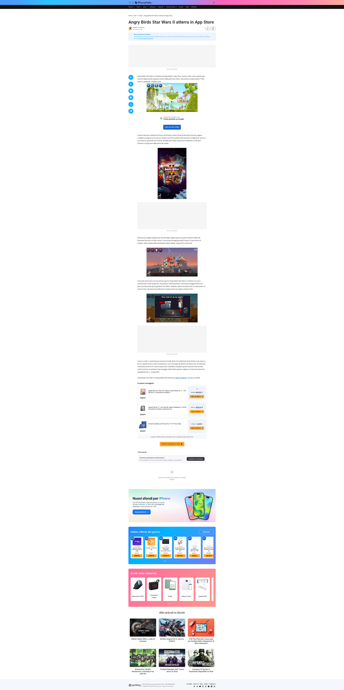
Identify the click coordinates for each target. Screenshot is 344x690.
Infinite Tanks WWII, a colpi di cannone (143, 640)
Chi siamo (189, 684)
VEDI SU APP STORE (172, 127)
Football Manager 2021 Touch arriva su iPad (172, 670)
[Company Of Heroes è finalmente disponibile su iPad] (201, 658)
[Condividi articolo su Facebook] (130, 77)
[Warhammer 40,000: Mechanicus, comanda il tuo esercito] (143, 658)
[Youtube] (200, 686)
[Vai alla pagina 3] (173, 603)
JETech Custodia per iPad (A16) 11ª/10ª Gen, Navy (164, 424)
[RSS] (214, 686)
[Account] (214, 2)
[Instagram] (203, 686)
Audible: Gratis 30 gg (151, 548)
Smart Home (171, 7)
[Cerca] (132, 2)
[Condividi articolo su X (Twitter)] (130, 84)
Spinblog (152, 684)
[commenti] (207, 28)
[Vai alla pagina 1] (169, 603)
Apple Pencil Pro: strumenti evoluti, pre (209, 549)
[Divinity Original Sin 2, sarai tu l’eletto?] (172, 628)
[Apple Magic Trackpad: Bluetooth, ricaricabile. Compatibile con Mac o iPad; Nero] (165, 541)
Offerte (194, 7)
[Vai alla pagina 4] (175, 603)
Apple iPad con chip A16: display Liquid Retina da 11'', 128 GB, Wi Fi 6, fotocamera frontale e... (167, 391)
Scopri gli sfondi (140, 512)
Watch (160, 7)
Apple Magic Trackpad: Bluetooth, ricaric (166, 549)
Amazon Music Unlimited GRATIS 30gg (137, 549)
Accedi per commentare (195, 459)
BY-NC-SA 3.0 (157, 686)
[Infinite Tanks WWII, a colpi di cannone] (143, 628)
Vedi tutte (206, 532)
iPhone (130, 7)
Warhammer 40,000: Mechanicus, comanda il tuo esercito (143, 671)
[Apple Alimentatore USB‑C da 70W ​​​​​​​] (194, 541)
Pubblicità (213, 684)
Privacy (206, 684)
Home (130, 16)
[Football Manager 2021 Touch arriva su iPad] (172, 658)
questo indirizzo (181, 378)
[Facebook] (194, 686)
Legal (201, 684)
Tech (187, 7)
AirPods (152, 7)
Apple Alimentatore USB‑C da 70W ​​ (194, 549)
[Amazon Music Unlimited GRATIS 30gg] (137, 541)
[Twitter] (197, 686)
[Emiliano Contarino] (130, 28)
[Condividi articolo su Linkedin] (130, 90)
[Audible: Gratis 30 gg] (151, 541)
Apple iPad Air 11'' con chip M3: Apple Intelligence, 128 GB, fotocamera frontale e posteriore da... (167, 408)
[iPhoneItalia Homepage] (143, 2)
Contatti (196, 684)
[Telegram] (208, 686)
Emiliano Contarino (139, 27)
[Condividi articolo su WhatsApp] (130, 104)
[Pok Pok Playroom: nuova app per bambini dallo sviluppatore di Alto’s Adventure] (201, 628)
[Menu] (129, 2)
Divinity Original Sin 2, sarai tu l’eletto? (172, 640)
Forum (181, 7)
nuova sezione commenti (145, 38)
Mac (144, 7)
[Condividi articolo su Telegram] (130, 97)
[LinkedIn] (211, 686)
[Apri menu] (153, 2)
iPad (138, 7)
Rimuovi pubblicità (172, 69)
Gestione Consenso (168, 686)
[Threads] (206, 686)
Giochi (140, 16)
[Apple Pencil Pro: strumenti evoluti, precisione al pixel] (209, 541)
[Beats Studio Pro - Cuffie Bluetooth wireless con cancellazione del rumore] (180, 541)
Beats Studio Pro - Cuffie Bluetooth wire (180, 549)
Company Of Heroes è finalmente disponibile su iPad (201, 670)
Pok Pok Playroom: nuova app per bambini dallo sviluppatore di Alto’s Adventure (201, 641)
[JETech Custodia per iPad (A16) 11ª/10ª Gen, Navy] (143, 424)
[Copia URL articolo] (130, 111)
